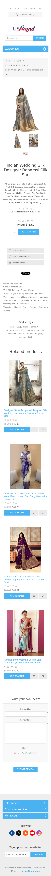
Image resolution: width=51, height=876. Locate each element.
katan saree (32, 333)
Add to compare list (21, 256)
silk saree (23, 337)
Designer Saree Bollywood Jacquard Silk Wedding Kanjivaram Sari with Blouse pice (25, 413)
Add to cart (29, 231)
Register (14, 8)
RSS (25, 833)
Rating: (25, 748)
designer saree (29, 327)
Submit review (25, 769)
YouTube (32, 833)
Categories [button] (12, 49)
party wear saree (12, 330)
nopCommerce (32, 871)
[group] (25, 466)
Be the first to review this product (25, 212)
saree (12, 327)
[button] (23, 487)
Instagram (39, 833)
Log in (24, 8)
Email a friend (19, 263)
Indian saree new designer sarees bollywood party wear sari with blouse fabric (24, 579)
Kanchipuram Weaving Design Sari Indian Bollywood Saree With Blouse (23, 661)
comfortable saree (33, 330)
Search (40, 38)
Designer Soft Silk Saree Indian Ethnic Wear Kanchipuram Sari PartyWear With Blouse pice (25, 496)
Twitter (18, 833)
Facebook (12, 833)
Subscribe (38, 854)
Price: (21, 224)
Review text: (25, 720)
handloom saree (15, 333)
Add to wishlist (19, 250)
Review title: (25, 709)
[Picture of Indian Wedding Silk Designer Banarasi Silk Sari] (18, 141)
